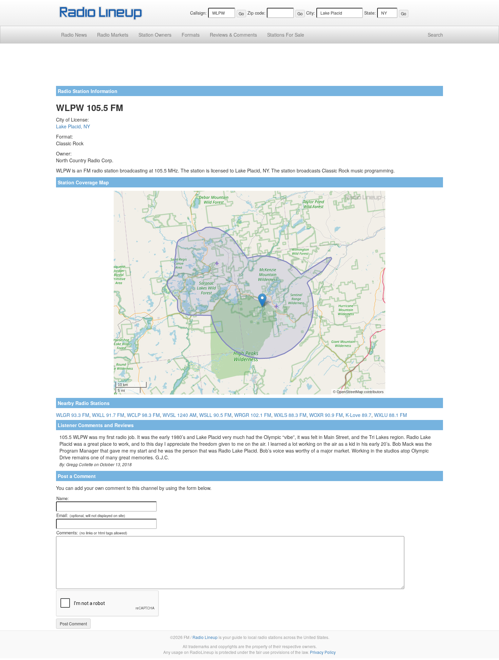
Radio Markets (112, 34)
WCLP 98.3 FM (143, 414)
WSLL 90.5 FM (215, 414)
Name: (62, 498)
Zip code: (256, 13)
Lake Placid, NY (73, 126)
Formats (191, 34)
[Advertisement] (249, 67)
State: (370, 13)
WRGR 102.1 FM (252, 414)
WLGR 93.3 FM (72, 414)
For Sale (285, 34)
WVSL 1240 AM (180, 414)
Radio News (74, 34)
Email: (90, 515)
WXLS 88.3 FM (290, 414)
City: (310, 13)
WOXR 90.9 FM (326, 414)
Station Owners (154, 34)
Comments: (91, 533)
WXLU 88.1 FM (390, 414)
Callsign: (198, 13)
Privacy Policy (323, 652)
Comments (233, 34)
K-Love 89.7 (358, 414)
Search (435, 34)
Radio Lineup (205, 637)
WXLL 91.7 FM (108, 414)
